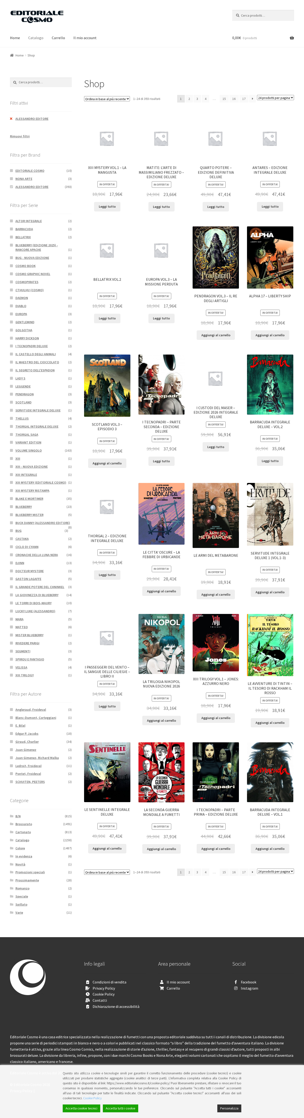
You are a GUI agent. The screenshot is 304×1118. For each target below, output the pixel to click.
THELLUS (22, 418)
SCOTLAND (23, 402)
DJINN (19, 563)
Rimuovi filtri (20, 136)
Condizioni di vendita (109, 982)
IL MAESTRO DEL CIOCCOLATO (37, 362)
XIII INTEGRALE (26, 474)
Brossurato (23, 824)
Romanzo (22, 888)
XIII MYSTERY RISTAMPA (32, 490)
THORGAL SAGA (26, 434)
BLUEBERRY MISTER (29, 515)
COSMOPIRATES (26, 282)
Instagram (249, 988)
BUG (18, 531)
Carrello (58, 37)
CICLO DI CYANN (26, 547)
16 (234, 99)
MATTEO (21, 627)
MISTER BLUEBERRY (29, 635)
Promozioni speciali (30, 872)
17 (244, 99)
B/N (18, 816)
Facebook (248, 982)
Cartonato (23, 832)
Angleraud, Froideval (30, 709)
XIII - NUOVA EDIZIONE (31, 466)
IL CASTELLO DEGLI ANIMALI (35, 354)
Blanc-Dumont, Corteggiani (35, 718)
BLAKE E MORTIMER (29, 498)
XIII (17, 458)
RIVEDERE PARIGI (27, 643)
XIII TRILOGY (24, 675)
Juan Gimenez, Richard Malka (37, 758)
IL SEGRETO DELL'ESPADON (35, 370)
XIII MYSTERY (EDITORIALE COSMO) (40, 482)
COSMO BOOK (25, 266)
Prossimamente (27, 880)
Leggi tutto (107, 206)
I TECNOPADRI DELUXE (31, 346)
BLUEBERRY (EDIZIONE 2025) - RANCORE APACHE (36, 247)
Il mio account (85, 37)
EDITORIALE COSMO (29, 170)
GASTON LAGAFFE (28, 579)
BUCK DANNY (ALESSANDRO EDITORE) (42, 523)
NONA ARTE (23, 179)
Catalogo (35, 37)
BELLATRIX (23, 237)
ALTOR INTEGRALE (28, 221)
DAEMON (21, 298)
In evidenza (23, 856)
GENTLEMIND (24, 322)
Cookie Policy (103, 994)
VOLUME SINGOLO (28, 450)
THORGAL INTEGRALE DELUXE (36, 426)
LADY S (20, 378)
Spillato (21, 904)
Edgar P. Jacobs (26, 733)
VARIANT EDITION (28, 442)
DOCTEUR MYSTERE (29, 571)
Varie (19, 912)
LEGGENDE (23, 386)
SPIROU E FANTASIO (29, 659)
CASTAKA (22, 539)
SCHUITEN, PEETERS (30, 782)
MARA (19, 619)
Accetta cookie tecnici (81, 1108)
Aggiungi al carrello (215, 335)
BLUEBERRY (23, 507)
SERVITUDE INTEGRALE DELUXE (38, 410)
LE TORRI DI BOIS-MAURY (33, 603)
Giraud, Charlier (27, 741)
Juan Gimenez (25, 750)
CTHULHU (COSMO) (29, 290)
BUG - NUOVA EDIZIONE (32, 258)
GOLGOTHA (23, 330)
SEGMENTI (22, 651)
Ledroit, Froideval (28, 766)
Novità (20, 864)
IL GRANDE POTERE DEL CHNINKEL (39, 587)
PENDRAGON (24, 394)
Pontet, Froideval (28, 774)
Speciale (21, 896)
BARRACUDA (24, 229)
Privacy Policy (104, 988)
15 (224, 99)
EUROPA (21, 314)
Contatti (100, 1000)
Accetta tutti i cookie (120, 1108)
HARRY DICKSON (27, 338)
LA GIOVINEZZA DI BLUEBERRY (36, 595)
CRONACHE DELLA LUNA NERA (36, 555)
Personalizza (229, 1108)
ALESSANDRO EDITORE (31, 119)
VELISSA (21, 667)
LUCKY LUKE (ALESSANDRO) (35, 611)
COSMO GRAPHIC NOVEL (32, 274)
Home (15, 37)
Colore (20, 848)
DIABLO (20, 306)
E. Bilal (20, 725)
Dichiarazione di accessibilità (116, 1006)
